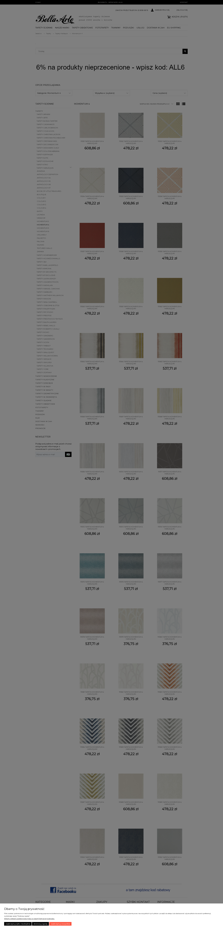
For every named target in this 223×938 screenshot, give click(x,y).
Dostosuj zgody (40, 924)
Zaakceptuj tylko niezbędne (18, 924)
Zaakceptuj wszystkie (60, 924)
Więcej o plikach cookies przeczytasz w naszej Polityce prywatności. (29, 919)
